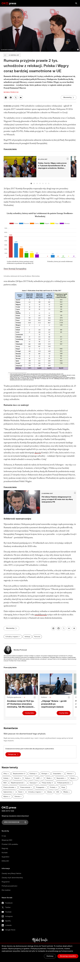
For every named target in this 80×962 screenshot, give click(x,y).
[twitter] (64, 628)
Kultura (44, 697)
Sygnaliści (5, 857)
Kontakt (5, 853)
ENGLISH (5, 861)
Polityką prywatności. (39, 949)
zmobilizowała (41, 615)
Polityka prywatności (9, 886)
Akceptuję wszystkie (68, 956)
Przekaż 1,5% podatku (10, 844)
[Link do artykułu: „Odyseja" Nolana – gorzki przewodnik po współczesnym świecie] (56, 684)
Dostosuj (50, 956)
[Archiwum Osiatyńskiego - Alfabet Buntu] (40, 940)
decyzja (38, 453)
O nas (4, 836)
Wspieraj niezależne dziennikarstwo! (15, 816)
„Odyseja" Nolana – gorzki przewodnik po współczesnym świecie (54, 704)
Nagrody (5, 848)
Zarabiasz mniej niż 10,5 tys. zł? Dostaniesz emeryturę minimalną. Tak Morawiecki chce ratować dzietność (20, 704)
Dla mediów (6, 890)
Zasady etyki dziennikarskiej (12, 878)
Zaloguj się (12, 754)
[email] (69, 628)
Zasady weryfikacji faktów (11, 873)
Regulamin (6, 882)
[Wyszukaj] (76, 3)
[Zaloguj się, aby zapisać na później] (34, 697)
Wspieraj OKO (7, 840)
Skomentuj (67, 97)
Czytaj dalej (29, 713)
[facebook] (58, 628)
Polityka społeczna (14, 697)
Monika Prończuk (20, 650)
